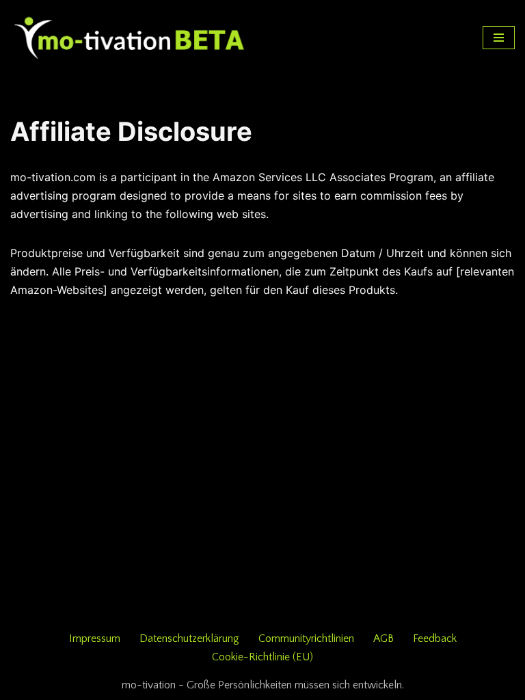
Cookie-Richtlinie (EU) (262, 657)
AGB (383, 638)
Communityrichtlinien (306, 638)
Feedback (435, 638)
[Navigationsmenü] (499, 37)
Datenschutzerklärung (189, 638)
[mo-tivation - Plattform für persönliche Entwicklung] (130, 38)
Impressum (94, 638)
